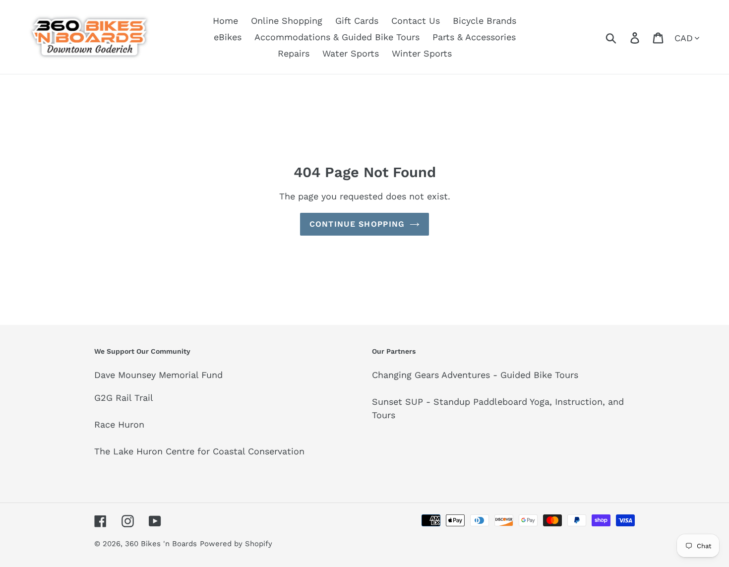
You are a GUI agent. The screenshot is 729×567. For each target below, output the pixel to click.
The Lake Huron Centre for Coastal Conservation (199, 451)
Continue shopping (357, 224)
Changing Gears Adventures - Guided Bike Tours (475, 375)
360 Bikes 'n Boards (161, 543)
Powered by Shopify (236, 543)
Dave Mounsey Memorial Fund (158, 375)
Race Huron (119, 424)
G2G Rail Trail (123, 397)
